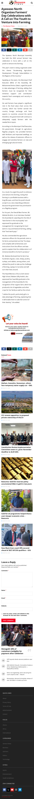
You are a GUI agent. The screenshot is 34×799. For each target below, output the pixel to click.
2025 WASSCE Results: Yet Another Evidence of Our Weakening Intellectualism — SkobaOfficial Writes (20, 666)
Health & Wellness (8, 778)
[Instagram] (16, 789)
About (4, 698)
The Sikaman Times (9, 26)
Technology (6, 759)
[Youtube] (12, 789)
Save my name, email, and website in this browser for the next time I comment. (16, 614)
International (7, 733)
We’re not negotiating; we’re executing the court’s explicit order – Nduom (19, 673)
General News (7, 743)
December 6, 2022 (22, 26)
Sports (5, 770)
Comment (5, 570)
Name (3, 590)
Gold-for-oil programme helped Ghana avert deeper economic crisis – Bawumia (16, 516)
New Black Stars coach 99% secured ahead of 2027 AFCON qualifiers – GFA (16, 549)
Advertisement (7, 710)
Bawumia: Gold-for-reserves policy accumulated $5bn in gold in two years (16, 483)
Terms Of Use (7, 706)
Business (5, 747)
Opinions (5, 751)
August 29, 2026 (6, 388)
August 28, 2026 (6, 454)
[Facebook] (4, 789)
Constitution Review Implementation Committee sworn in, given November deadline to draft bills (16, 449)
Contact (5, 714)
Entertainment (7, 774)
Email (3, 598)
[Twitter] (8, 790)
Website (3, 606)
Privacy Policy (7, 702)
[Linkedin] (20, 789)
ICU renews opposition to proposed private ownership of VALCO (15, 416)
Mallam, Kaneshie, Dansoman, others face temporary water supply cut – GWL (16, 384)
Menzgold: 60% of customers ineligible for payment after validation (12, 651)
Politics (5, 755)
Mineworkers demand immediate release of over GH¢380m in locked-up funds (19, 679)
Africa (4, 729)
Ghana (5, 725)
